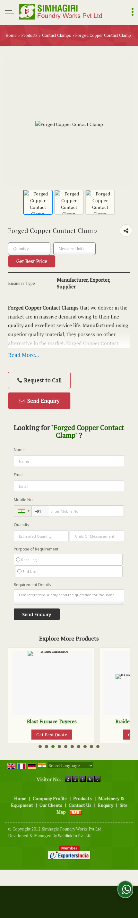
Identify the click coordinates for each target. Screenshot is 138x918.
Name (19, 449)
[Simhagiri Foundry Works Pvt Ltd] (61, 11)
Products (29, 35)
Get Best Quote (43, 735)
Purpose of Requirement (36, 549)
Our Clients (50, 805)
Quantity (21, 524)
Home (11, 35)
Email (18, 474)
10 (97, 746)
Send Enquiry (43, 400)
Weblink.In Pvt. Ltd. (75, 836)
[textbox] (74, 248)
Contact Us (80, 805)
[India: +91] (23, 511)
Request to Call (42, 380)
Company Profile (50, 798)
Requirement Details (32, 585)
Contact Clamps (56, 35)
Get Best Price (31, 261)
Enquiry (105, 805)
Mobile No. (24, 499)
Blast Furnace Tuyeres (43, 721)
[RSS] (76, 812)
